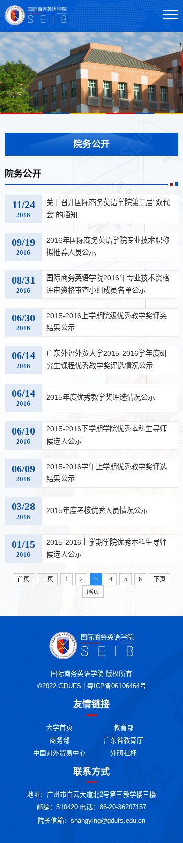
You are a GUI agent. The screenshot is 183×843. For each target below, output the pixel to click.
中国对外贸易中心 (59, 753)
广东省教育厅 (123, 740)
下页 (160, 579)
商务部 (60, 740)
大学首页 (59, 727)
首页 (23, 579)
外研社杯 (123, 753)
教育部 (124, 727)
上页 (47, 579)
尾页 (93, 591)
